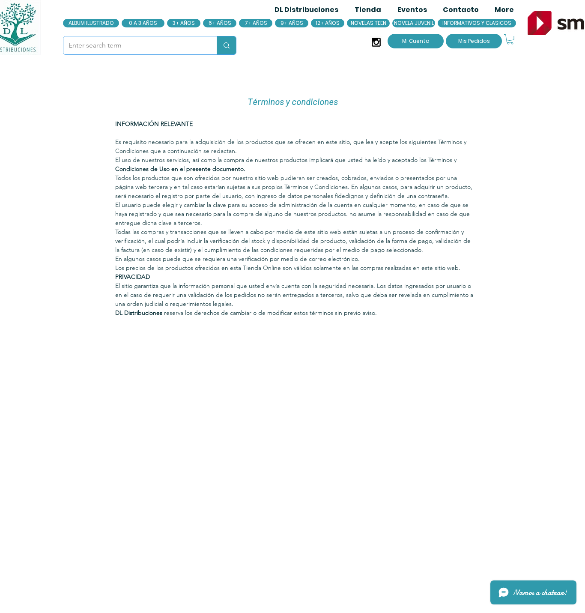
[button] (510, 39)
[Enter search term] (226, 45)
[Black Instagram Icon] (376, 42)
